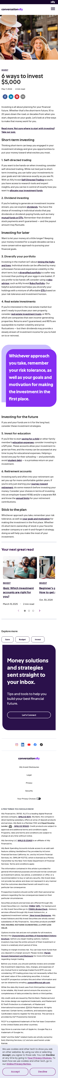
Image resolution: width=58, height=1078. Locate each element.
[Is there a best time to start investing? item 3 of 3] (33, 611)
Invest (38, 639)
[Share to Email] (23, 96)
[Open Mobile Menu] (53, 9)
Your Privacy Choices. (40, 1058)
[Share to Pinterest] (17, 96)
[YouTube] (29, 744)
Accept (15, 1071)
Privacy (29, 782)
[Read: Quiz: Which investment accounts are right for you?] (20, 567)
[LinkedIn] (23, 744)
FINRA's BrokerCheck (38, 909)
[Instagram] (16, 744)
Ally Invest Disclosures (29, 767)
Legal (29, 775)
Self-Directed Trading (32, 179)
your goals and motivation (36, 518)
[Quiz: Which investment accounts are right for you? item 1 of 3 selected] (25, 611)
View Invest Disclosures (40, 915)
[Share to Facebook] (5, 96)
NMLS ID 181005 (21, 826)
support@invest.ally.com (39, 982)
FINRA (32, 906)
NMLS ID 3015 (24, 816)
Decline (42, 1071)
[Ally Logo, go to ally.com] (53, 2)
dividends (32, 206)
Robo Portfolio (37, 283)
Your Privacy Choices (26, 798)
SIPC (38, 906)
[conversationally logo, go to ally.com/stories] (12, 9)
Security (29, 790)
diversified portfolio (30, 272)
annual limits (22, 498)
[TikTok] (41, 744)
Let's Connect (29, 714)
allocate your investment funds (26, 190)
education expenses (23, 442)
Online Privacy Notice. (18, 1063)
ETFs (43, 290)
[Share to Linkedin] (11, 96)
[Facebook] (35, 744)
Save (7, 639)
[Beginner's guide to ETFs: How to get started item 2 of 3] (29, 611)
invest (4, 70)
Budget (22, 639)
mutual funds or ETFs (12, 217)
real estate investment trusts (26, 313)
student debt (15, 460)
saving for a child (30, 438)
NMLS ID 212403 (25, 840)
